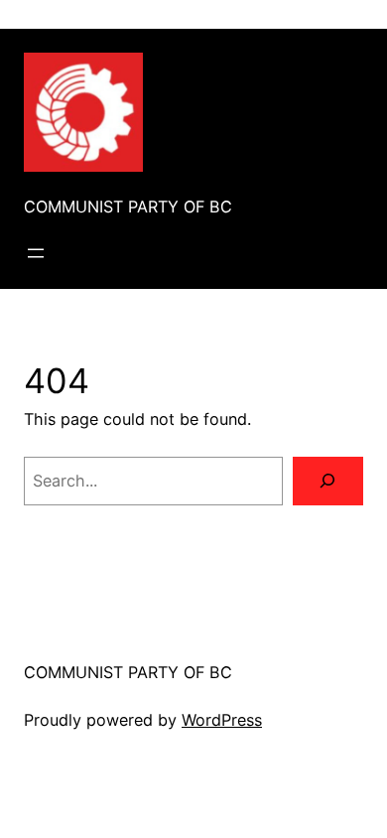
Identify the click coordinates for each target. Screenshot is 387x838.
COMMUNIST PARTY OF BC (128, 206)
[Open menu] (36, 253)
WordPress (222, 720)
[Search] (328, 481)
